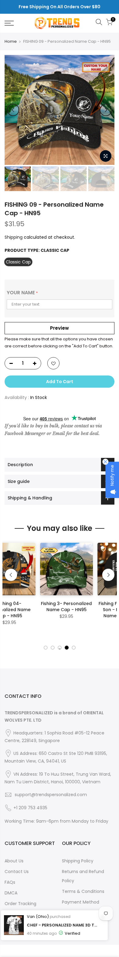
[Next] (106, 110)
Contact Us (17, 871)
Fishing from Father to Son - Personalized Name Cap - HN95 (88, 609)
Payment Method (80, 902)
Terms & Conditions (83, 891)
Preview (59, 328)
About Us (14, 861)
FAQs (10, 882)
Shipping (14, 237)
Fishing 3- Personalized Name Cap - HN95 (31, 606)
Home (11, 41)
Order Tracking (20, 904)
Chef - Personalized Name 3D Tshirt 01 (63, 925)
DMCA (11, 893)
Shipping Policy (77, 861)
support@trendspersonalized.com (51, 795)
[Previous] (13, 110)
